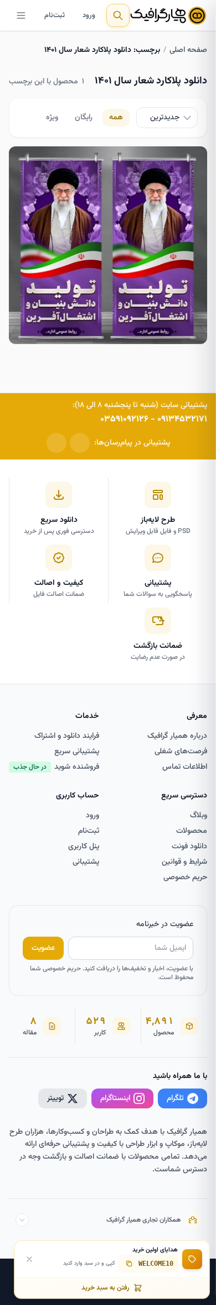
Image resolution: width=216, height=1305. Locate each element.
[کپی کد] (129, 1264)
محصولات (191, 831)
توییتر (55, 1098)
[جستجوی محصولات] (118, 15)
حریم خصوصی (185, 877)
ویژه (52, 118)
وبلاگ (198, 815)
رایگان (83, 118)
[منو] (21, 15)
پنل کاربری (83, 846)
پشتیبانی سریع (76, 751)
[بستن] (29, 1259)
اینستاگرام (115, 1098)
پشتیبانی (86, 862)
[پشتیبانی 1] (80, 443)
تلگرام (175, 1098)
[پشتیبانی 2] (56, 443)
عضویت (43, 948)
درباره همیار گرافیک (177, 736)
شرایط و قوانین (184, 862)
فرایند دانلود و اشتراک (66, 736)
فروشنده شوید (56, 767)
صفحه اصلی (188, 50)
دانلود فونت (189, 846)
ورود (89, 15)
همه (116, 118)
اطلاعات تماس (184, 767)
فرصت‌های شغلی (181, 751)
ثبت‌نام (54, 15)
